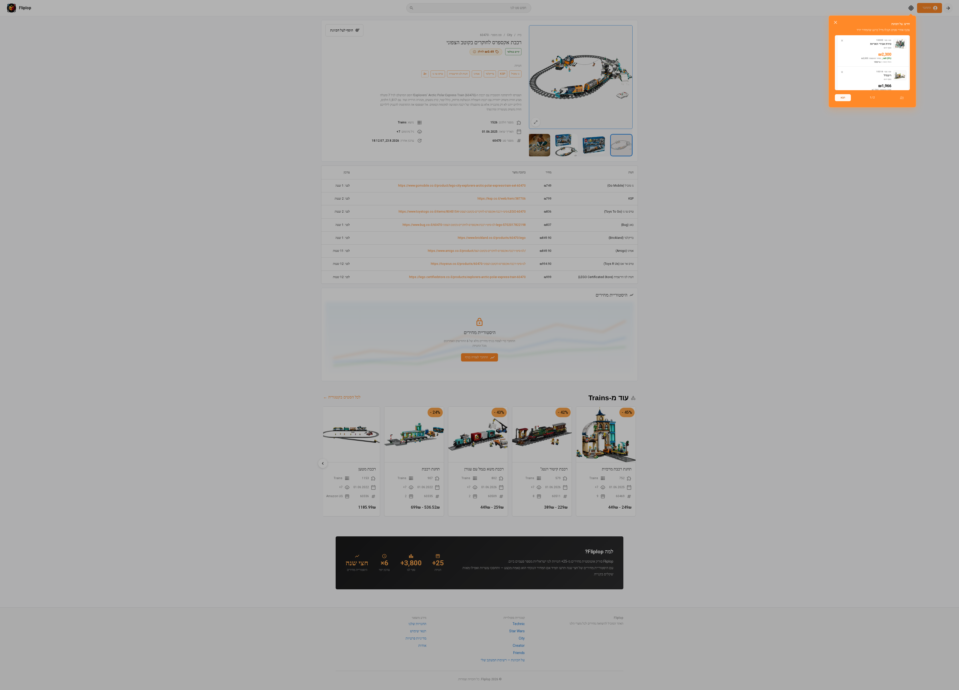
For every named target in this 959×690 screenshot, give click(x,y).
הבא (843, 97)
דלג (902, 97)
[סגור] (835, 22)
